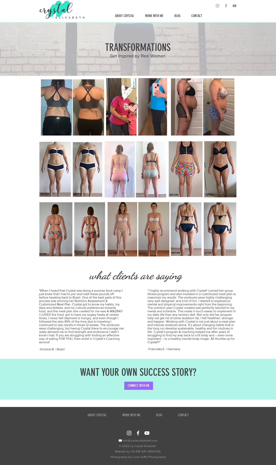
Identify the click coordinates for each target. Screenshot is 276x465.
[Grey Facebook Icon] (226, 5)
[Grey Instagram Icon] (217, 5)
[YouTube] (234, 5)
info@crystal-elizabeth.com (140, 440)
